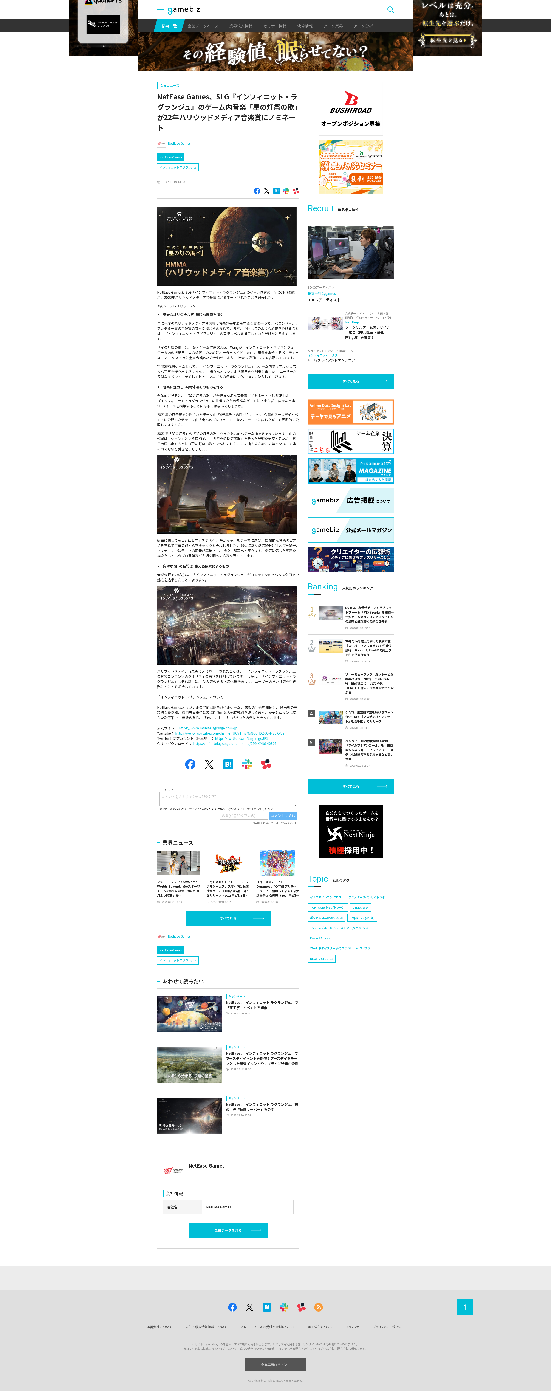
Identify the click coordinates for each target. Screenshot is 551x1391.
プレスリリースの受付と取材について (267, 1326)
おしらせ (353, 1326)
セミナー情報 (274, 26)
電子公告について (321, 1326)
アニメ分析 (363, 26)
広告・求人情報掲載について (206, 1326)
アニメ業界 (333, 26)
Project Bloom (320, 938)
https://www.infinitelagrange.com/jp (208, 727)
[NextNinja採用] (351, 831)
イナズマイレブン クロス (326, 897)
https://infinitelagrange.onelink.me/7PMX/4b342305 (235, 743)
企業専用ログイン (274, 1364)
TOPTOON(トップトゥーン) (328, 907)
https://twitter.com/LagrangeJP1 (241, 738)
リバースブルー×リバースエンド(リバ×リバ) (339, 928)
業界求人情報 (240, 26)
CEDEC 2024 (360, 907)
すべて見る (228, 918)
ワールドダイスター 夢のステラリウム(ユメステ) (341, 948)
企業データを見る (228, 1230)
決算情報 (305, 26)
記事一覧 (169, 26)
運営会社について (159, 1326)
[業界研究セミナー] (351, 167)
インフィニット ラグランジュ (177, 167)
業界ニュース (169, 85)
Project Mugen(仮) (362, 918)
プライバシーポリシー (388, 1326)
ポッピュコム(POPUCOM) (326, 918)
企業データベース (203, 26)
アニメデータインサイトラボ (366, 897)
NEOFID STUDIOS (321, 959)
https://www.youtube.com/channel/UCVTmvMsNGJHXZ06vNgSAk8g (229, 733)
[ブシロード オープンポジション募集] (351, 109)
